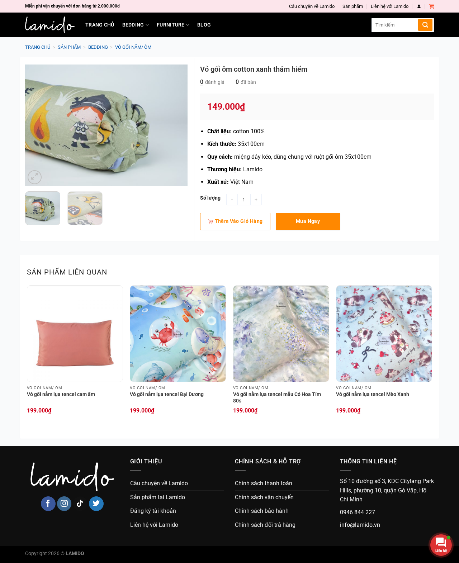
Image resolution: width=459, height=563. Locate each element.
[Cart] (431, 6)
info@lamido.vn (360, 524)
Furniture (171, 25)
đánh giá (212, 82)
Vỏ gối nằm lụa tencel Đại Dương (167, 394)
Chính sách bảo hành (262, 510)
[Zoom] (35, 177)
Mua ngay (308, 221)
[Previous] (37, 125)
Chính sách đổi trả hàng (265, 524)
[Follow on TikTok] (80, 503)
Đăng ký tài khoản (153, 510)
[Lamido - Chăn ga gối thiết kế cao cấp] (50, 24)
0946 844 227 (357, 512)
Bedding (133, 25)
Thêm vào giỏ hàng (239, 221)
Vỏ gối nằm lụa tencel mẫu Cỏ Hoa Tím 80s (277, 397)
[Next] (175, 125)
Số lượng (210, 198)
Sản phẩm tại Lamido (157, 497)
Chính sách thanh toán (263, 483)
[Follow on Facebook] (48, 503)
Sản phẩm (352, 6)
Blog (204, 25)
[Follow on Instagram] (64, 503)
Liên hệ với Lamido (389, 6)
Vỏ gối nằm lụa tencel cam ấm (61, 394)
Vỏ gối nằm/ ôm (133, 47)
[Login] (419, 6)
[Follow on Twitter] (96, 503)
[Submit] (425, 25)
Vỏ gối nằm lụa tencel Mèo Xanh (372, 394)
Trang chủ (99, 25)
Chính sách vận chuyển (264, 497)
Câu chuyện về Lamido (312, 6)
